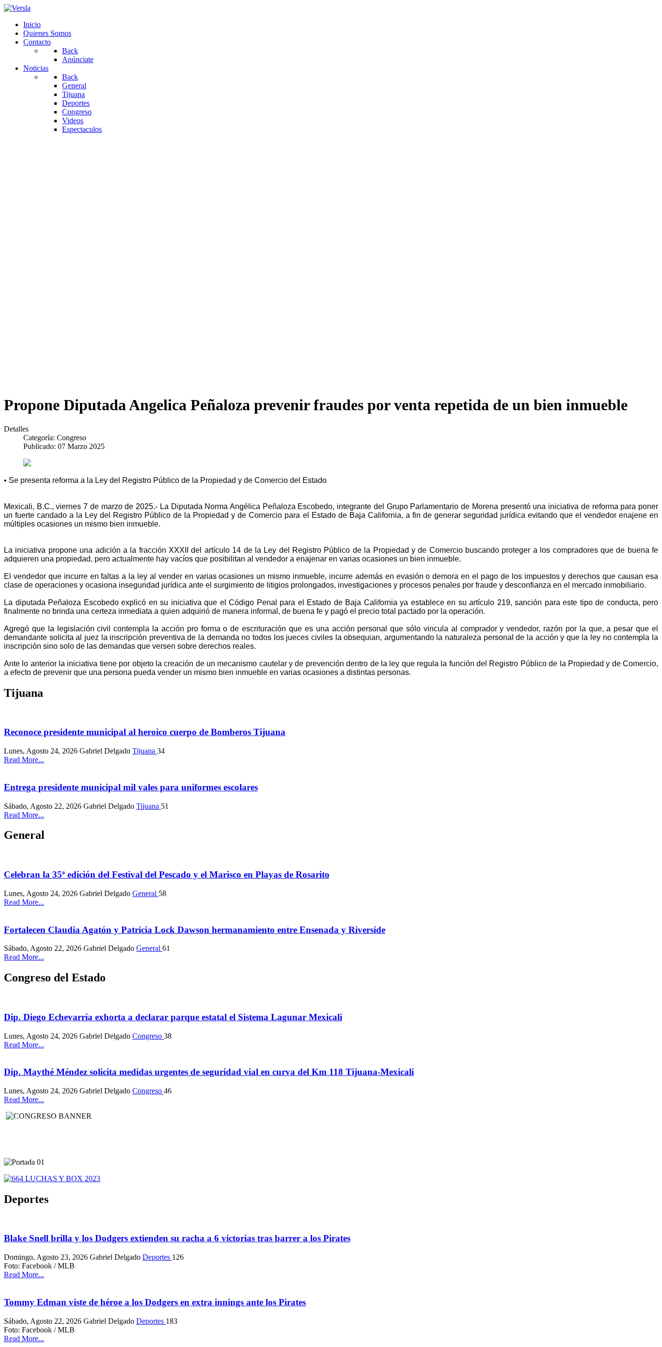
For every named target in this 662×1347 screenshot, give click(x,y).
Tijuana (144, 751)
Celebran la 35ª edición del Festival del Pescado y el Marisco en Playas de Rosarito (167, 874)
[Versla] (17, 8)
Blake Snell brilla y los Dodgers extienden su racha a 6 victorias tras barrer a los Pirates (177, 1238)
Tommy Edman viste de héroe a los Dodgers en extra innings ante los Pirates (155, 1302)
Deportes (157, 1257)
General (145, 893)
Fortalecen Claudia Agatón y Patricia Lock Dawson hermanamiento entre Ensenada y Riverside (194, 930)
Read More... (24, 759)
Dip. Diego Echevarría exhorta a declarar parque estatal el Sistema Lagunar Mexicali (173, 1017)
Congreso (148, 1036)
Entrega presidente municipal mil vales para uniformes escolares (131, 787)
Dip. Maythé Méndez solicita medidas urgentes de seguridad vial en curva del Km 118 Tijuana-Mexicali (209, 1072)
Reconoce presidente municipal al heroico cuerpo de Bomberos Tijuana (144, 732)
